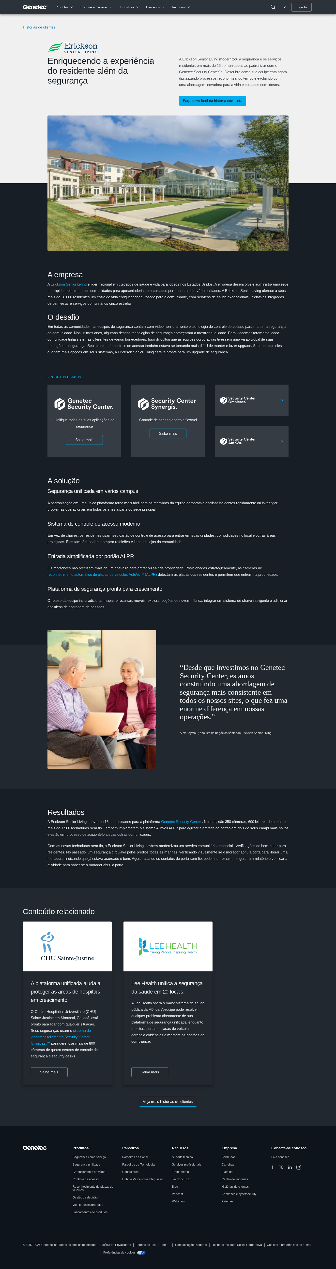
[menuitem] (64, 7)
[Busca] (273, 7)
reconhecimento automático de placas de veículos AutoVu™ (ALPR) (102, 574)
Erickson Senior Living (69, 284)
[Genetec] (35, 7)
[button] (49, 1072)
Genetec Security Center (181, 822)
